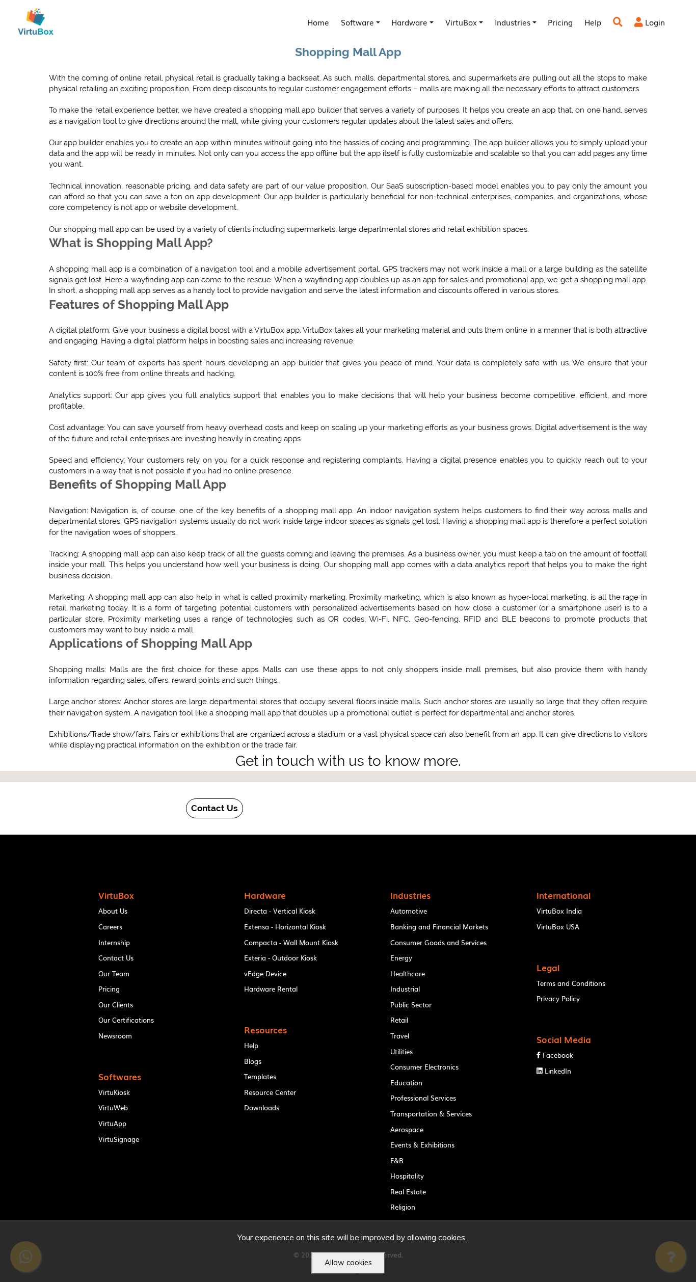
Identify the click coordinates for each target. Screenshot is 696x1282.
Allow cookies (348, 1262)
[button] (214, 808)
